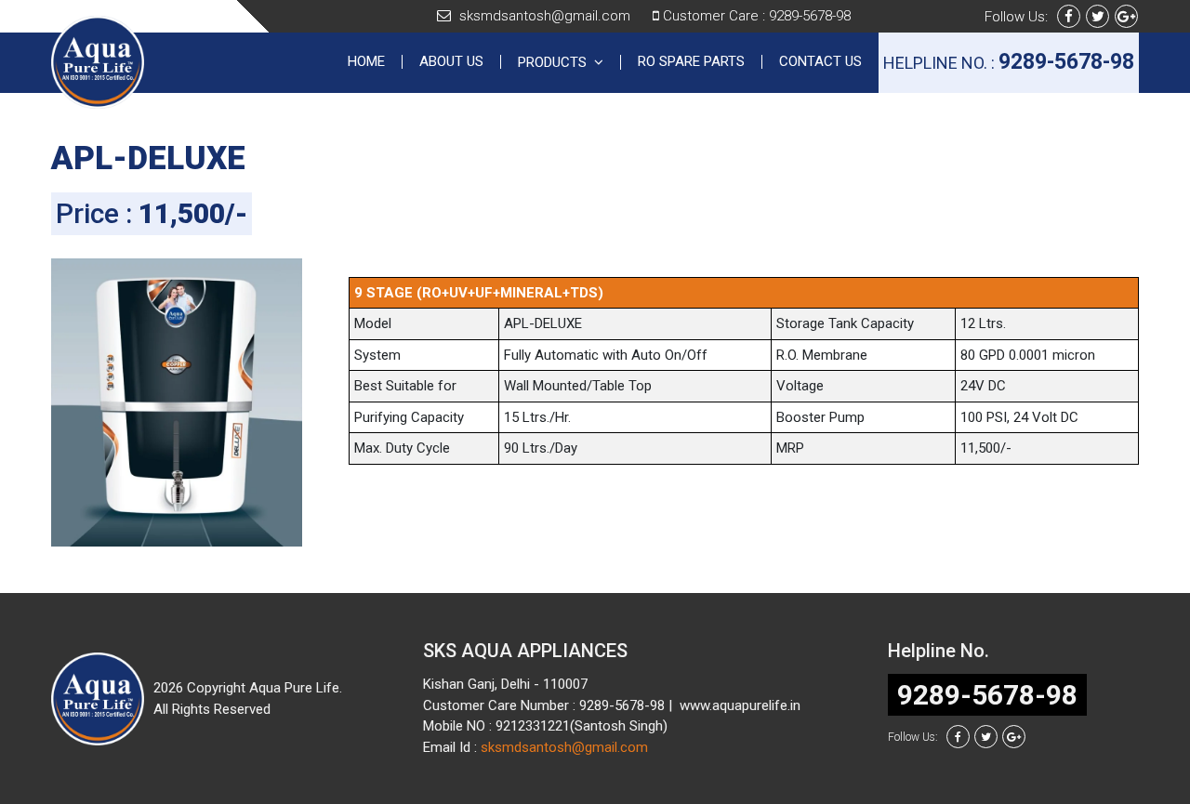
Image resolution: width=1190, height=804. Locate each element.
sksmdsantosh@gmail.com (544, 15)
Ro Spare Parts (691, 62)
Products (556, 62)
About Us (451, 62)
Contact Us (820, 62)
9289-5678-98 (810, 15)
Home (375, 62)
